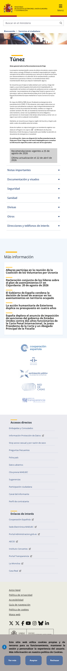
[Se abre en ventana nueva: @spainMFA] (17, 623)
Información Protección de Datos (25, 435)
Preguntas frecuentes (19, 450)
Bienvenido (9, 31)
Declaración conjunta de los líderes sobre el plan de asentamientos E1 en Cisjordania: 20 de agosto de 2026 (32, 282)
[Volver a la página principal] (25, 8)
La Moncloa (15, 563)
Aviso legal (14, 590)
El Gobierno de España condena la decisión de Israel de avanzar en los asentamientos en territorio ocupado (30, 295)
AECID (12, 541)
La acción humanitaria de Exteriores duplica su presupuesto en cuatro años (31, 307)
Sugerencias (14, 479)
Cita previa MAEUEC (18, 472)
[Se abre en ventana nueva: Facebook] (22, 623)
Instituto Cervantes (18, 548)
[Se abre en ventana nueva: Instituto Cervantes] (33, 360)
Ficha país (13, 457)
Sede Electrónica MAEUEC (21, 526)
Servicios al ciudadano (29, 31)
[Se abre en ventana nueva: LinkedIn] (47, 623)
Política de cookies (19, 609)
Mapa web (14, 614)
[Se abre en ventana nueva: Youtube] (28, 623)
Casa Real (14, 570)
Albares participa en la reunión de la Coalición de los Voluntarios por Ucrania (32, 271)
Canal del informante (19, 494)
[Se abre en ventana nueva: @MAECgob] (11, 623)
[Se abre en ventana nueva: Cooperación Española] (33, 347)
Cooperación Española (20, 519)
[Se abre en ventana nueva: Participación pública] (33, 373)
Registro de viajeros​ (24, 130)
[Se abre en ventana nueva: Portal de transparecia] (33, 400)
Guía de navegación (19, 604)
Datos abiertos (16, 464)
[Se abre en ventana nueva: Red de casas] (33, 387)
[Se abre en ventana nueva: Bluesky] (40, 623)
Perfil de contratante (19, 501)
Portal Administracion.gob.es (23, 534)
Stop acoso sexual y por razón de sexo (27, 442)
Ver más (12, 660)
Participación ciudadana (20, 486)
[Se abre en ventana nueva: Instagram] (35, 623)
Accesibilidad (16, 599)
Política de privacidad (20, 594)
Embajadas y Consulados (21, 428)
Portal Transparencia (19, 556)
